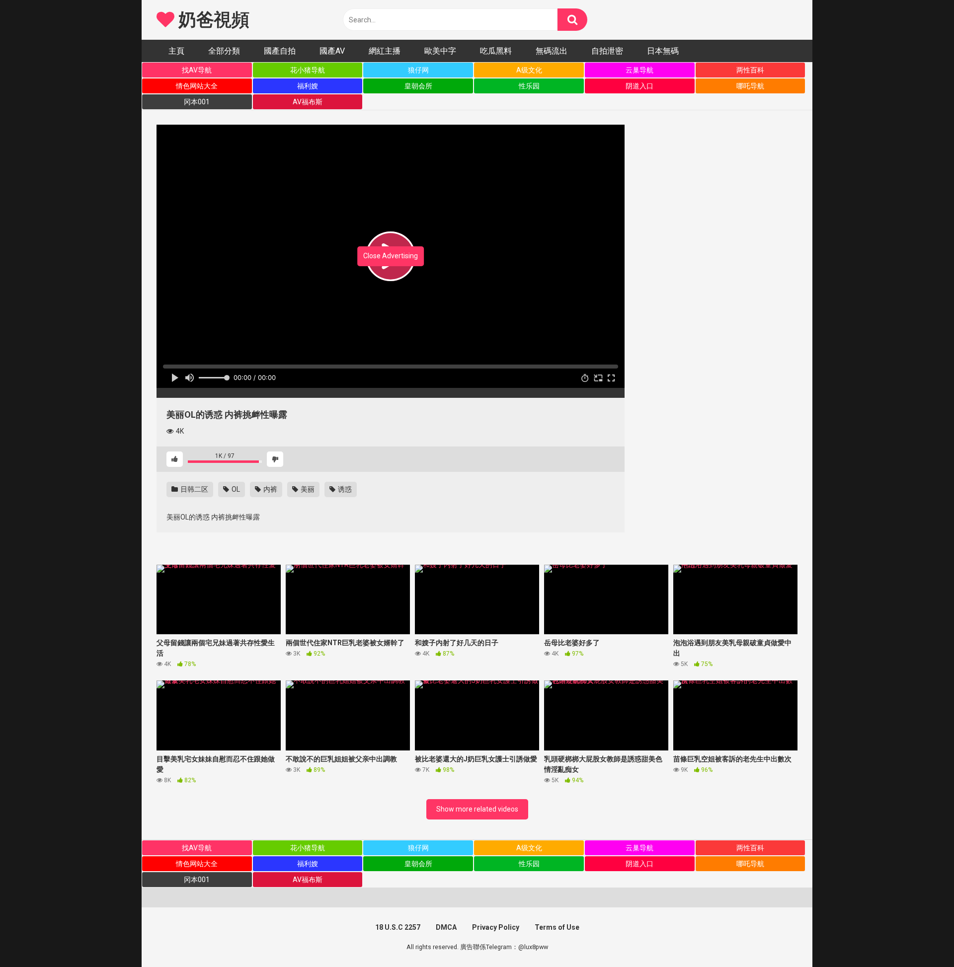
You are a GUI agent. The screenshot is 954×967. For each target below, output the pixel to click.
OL (235, 489)
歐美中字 (440, 51)
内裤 (269, 489)
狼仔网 (418, 70)
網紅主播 (384, 51)
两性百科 (750, 70)
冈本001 (197, 102)
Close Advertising (390, 256)
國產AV (332, 51)
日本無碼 (663, 51)
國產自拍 (280, 51)
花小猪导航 (307, 70)
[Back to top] (920, 937)
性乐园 (529, 86)
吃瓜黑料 (496, 51)
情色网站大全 (197, 86)
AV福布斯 (307, 102)
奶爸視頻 (211, 19)
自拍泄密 (607, 51)
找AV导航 (197, 70)
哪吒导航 (750, 86)
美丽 (307, 489)
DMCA (446, 927)
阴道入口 (639, 86)
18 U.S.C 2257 (397, 927)
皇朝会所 (418, 86)
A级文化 (529, 70)
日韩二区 (193, 489)
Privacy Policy (495, 927)
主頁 (176, 51)
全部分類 (224, 51)
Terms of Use (557, 927)
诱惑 (344, 489)
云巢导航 (639, 70)
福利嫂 (307, 86)
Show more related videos (477, 809)
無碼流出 (551, 51)
